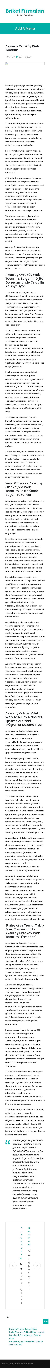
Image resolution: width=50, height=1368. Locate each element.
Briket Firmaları (25, 10)
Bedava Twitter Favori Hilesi (23, 1329)
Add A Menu (25, 28)
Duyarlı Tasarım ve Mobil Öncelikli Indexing (21, 1266)
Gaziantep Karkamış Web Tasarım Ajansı (29, 1253)
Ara (8, 1317)
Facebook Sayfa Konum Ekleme (25, 1335)
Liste (11, 1338)
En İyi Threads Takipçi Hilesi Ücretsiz (27, 1332)
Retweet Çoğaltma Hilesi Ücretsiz (26, 1341)
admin (12, 57)
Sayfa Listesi (15, 1344)
